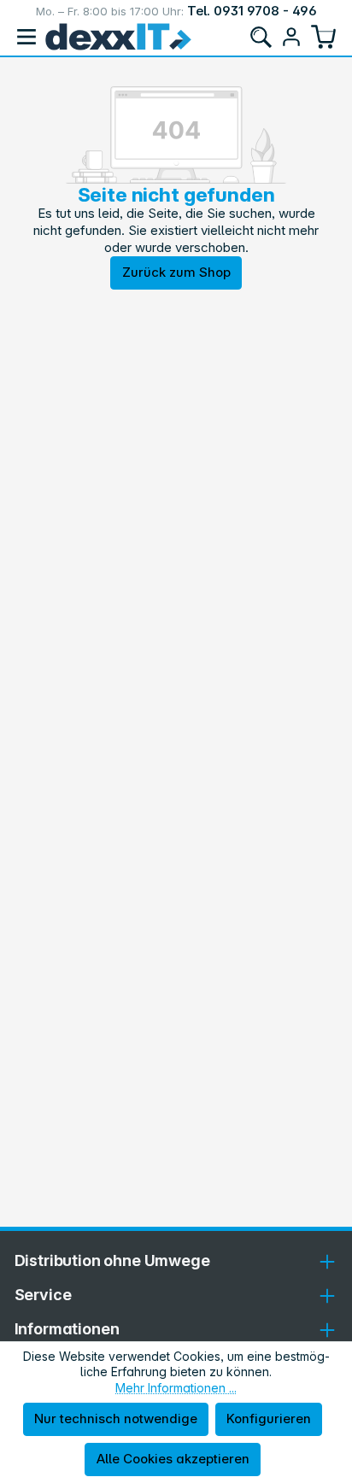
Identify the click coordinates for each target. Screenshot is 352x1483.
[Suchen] (261, 37)
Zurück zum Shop (176, 272)
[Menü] (26, 37)
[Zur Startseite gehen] (118, 36)
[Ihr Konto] (291, 37)
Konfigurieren (268, 1418)
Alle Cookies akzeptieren (173, 1459)
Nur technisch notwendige (115, 1418)
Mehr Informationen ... (176, 1387)
